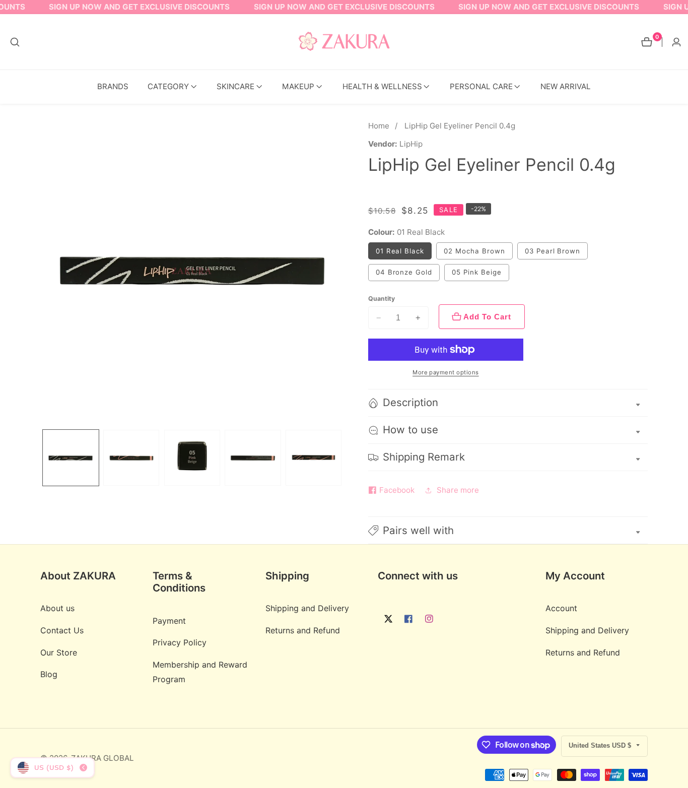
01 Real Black (400, 251)
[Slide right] (341, 458)
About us (57, 609)
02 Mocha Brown (474, 251)
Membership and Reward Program (200, 672)
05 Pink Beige (476, 272)
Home (378, 125)
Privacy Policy (180, 643)
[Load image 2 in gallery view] (131, 458)
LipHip (411, 144)
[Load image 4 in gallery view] (253, 458)
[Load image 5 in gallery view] (313, 458)
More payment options (445, 372)
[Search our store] (15, 42)
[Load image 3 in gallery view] (192, 458)
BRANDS (112, 86)
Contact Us (62, 631)
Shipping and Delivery (307, 609)
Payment (169, 621)
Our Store (58, 652)
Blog (48, 675)
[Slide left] (43, 458)
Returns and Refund (302, 631)
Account (561, 609)
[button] (168, 87)
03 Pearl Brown (552, 251)
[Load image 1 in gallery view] (71, 458)
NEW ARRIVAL (565, 86)
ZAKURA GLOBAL (102, 758)
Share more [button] (458, 490)
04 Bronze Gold (404, 272)
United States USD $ (601, 745)
